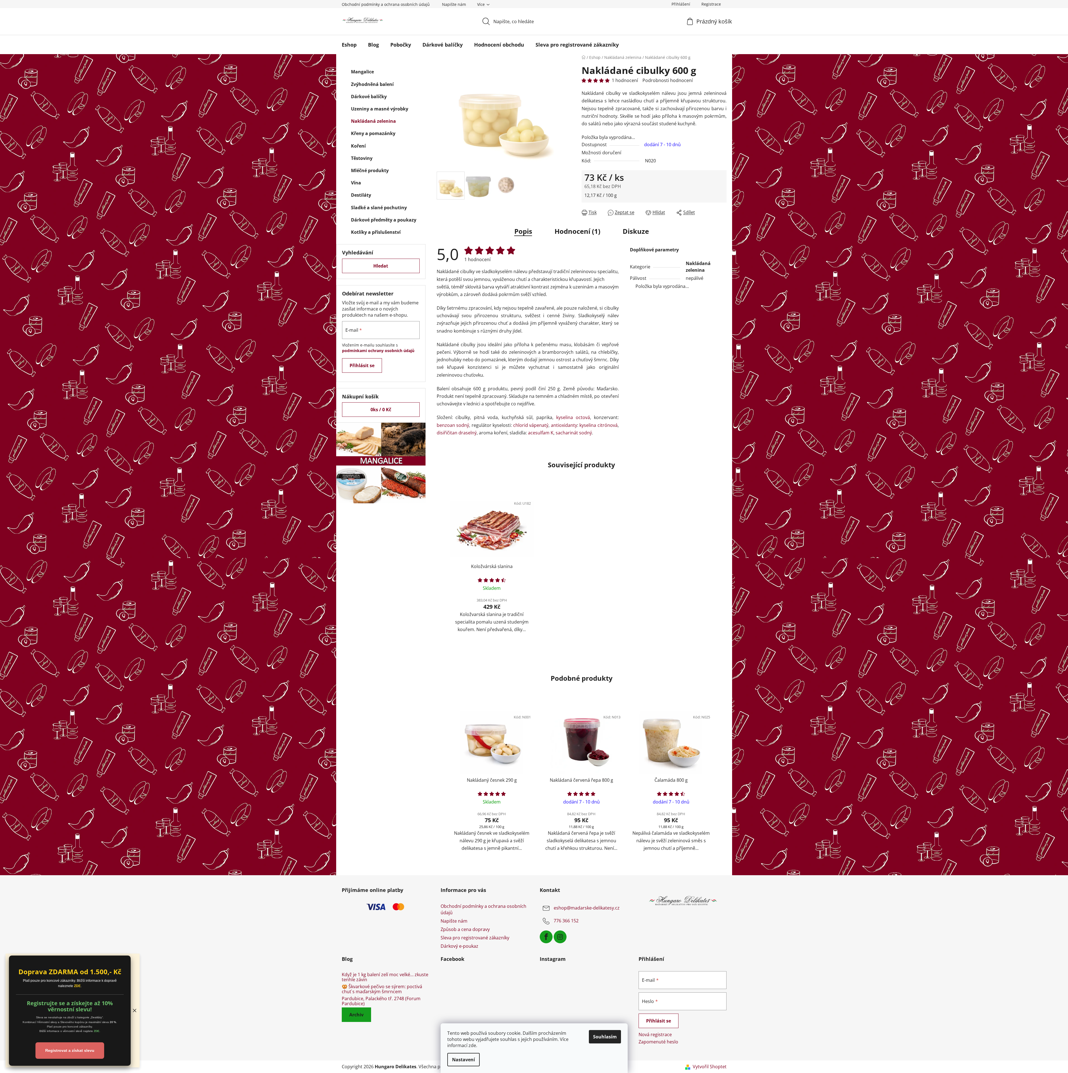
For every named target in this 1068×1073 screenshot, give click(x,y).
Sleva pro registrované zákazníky (475, 938)
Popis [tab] (523, 231)
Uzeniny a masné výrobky (379, 109)
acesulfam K (540, 433)
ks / (381, 409)
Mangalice (362, 72)
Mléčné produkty (370, 170)
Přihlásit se (362, 365)
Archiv (356, 1015)
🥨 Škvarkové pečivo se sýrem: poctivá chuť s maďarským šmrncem (382, 989)
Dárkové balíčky (369, 96)
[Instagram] (560, 936)
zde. (473, 1045)
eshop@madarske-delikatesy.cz (587, 908)
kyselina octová (573, 417)
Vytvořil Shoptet (710, 1067)
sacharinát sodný (574, 433)
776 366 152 (566, 921)
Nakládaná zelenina (373, 121)
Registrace (711, 4)
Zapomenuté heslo (658, 1042)
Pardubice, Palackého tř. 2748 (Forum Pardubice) (381, 1001)
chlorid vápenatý (531, 425)
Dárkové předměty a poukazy (383, 220)
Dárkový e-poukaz (459, 946)
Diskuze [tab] (636, 231)
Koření (358, 146)
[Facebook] (546, 936)
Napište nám (454, 4)
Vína (356, 183)
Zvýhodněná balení (372, 84)
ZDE (77, 986)
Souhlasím (605, 1037)
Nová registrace (655, 1034)
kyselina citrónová (598, 425)
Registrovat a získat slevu (69, 1050)
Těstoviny (361, 158)
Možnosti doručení (601, 153)
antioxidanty (564, 425)
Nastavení (463, 1060)
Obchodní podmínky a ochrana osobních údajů (386, 4)
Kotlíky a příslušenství (376, 232)
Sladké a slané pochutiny (379, 208)
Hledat (380, 266)
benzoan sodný (453, 425)
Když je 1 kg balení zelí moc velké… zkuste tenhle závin (385, 977)
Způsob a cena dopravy (465, 929)
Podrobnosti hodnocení (667, 80)
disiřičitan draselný (457, 433)
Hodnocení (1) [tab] (577, 231)
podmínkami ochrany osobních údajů (378, 350)
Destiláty (361, 195)
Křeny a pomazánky (373, 133)
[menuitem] (349, 44)
